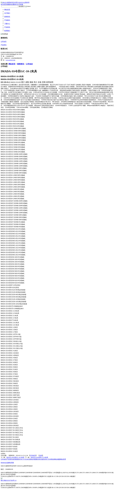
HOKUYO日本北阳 (25, 459)
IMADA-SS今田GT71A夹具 (39, 457)
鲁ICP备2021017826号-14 (8, 480)
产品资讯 (9, 459)
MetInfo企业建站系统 (7, 462)
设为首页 (3, 4)
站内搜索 (34, 459)
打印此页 (33, 455)
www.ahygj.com (10, 60)
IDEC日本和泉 (49, 459)
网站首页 (12, 64)
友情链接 (16, 459)
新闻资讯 (20, 64)
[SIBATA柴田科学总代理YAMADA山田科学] (15, 2)
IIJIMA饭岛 (40, 459)
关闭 (40, 455)
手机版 (21, 4)
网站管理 (63, 459)
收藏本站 (9, 4)
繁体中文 (16, 4)
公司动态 (29, 64)
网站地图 (57, 459)
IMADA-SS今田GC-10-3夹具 (15, 457)
